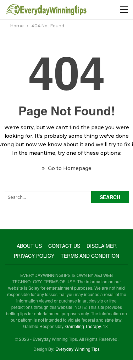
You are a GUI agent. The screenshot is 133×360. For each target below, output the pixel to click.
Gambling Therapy (83, 326)
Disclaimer (102, 245)
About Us (29, 245)
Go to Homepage (69, 168)
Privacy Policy (34, 255)
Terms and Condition (90, 255)
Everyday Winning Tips (77, 349)
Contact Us (64, 245)
